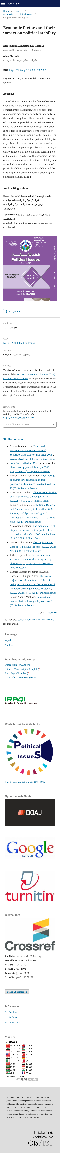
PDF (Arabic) (14, 311)
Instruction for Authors (17, 664)
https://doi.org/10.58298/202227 (27, 70)
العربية (8, 640)
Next (50, 612)
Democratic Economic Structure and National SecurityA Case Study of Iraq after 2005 (31, 450)
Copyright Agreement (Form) (20, 677)
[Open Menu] (3, 3)
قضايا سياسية (14, 3)
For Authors (11, 1017)
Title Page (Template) (16, 673)
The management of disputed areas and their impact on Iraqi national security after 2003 (32, 530)
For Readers (11, 1012)
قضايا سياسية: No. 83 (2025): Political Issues (33, 592)
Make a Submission (17, 991)
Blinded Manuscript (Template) (22, 669)
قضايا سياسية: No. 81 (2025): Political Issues (33, 458)
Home (6, 11)
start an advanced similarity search (36, 619)
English (9, 645)
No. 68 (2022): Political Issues (18, 14)
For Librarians (12, 1022)
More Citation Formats (17, 424)
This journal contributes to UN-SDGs (25, 782)
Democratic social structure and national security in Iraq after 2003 (30, 559)
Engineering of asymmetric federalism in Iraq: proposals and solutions (32, 480)
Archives (18, 11)
